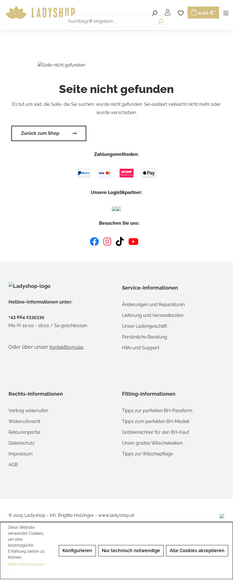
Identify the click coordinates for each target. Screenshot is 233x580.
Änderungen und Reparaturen (153, 304)
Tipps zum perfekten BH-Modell (155, 421)
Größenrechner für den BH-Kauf (155, 432)
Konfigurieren (77, 550)
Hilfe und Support (140, 347)
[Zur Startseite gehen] (41, 12)
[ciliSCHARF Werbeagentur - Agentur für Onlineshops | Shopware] (222, 515)
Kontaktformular (66, 347)
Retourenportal (24, 432)
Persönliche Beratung (144, 337)
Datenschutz (22, 443)
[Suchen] (160, 21)
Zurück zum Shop (40, 133)
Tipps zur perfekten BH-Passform (157, 410)
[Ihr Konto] (167, 12)
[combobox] (109, 21)
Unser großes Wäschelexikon (152, 443)
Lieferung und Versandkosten (152, 315)
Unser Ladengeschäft (144, 326)
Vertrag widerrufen (28, 410)
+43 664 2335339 (26, 317)
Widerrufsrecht (24, 421)
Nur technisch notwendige (131, 550)
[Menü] (226, 12)
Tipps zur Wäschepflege (147, 454)
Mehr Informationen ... (26, 568)
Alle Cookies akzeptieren (197, 550)
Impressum (21, 454)
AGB (13, 464)
